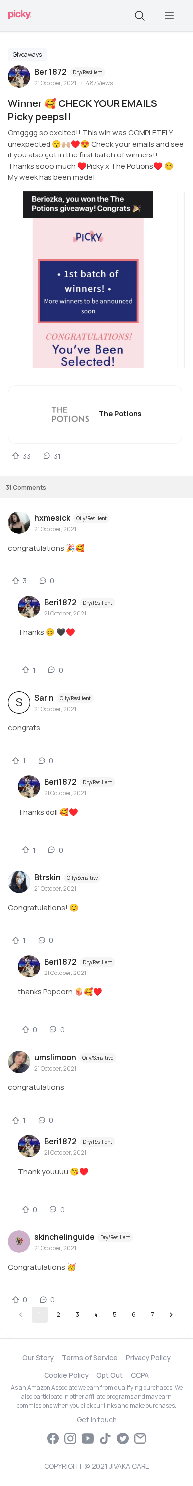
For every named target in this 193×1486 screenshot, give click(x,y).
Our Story (38, 1357)
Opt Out (109, 1375)
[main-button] (169, 16)
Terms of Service (90, 1357)
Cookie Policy (66, 1375)
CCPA (140, 1375)
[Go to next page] (171, 1315)
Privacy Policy (148, 1357)
